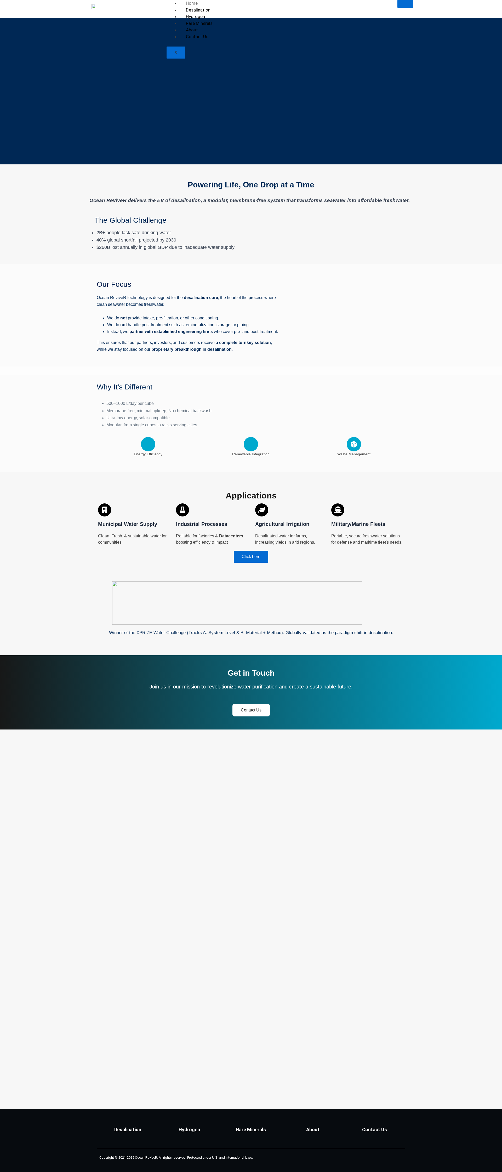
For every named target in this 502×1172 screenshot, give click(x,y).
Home (192, 3)
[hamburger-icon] (405, 4)
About (192, 29)
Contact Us (197, 36)
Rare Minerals (199, 23)
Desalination (198, 10)
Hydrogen (195, 16)
